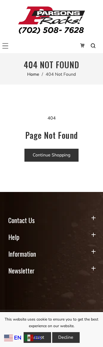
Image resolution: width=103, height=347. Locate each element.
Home (33, 74)
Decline (65, 337)
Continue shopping (51, 155)
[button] (5, 46)
